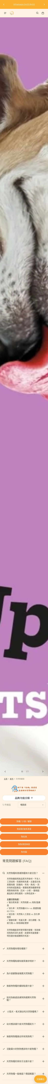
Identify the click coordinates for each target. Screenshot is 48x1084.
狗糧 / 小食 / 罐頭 (24, 821)
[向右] (44, 4)
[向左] (3, 4)
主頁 (5, 779)
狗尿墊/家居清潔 (24, 829)
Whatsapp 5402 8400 (24, 4)
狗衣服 (24, 852)
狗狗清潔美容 (24, 844)
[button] (37, 13)
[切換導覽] (5, 13)
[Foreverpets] (11, 13)
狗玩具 (24, 836)
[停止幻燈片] (22, 771)
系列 (11, 779)
